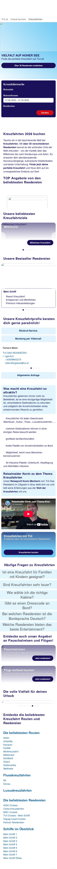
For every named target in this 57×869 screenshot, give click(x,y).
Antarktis (8, 741)
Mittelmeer (8, 754)
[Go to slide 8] (36, 368)
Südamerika (9, 765)
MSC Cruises (10, 812)
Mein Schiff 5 (10, 847)
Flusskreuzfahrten (17, 775)
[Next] (53, 236)
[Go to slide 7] (33, 368)
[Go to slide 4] (31, 249)
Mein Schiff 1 (10, 834)
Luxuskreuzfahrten (17, 790)
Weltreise (8, 768)
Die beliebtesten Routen (21, 732)
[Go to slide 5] (33, 249)
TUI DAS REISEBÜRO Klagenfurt (15, 354)
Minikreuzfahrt (10, 751)
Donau (6, 783)
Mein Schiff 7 (10, 854)
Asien (6, 737)
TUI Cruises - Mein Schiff (16, 815)
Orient (6, 761)
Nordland (8, 758)
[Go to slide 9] (39, 368)
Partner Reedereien (13, 822)
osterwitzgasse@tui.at (17, 363)
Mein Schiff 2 (10, 837)
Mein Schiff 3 (10, 841)
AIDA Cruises (10, 805)
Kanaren (7, 744)
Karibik (7, 748)
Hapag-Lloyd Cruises (14, 819)
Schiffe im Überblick (18, 829)
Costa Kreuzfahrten (13, 808)
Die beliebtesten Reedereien (24, 800)
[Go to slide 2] (26, 249)
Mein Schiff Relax (12, 858)
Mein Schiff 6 (10, 851)
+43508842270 (13, 359)
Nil (4, 780)
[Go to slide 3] (28, 249)
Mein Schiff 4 (10, 844)
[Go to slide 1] (23, 249)
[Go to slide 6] (31, 368)
